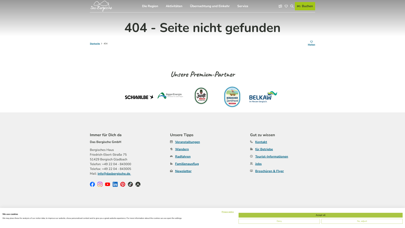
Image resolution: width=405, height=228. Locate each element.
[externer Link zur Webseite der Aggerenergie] (170, 96)
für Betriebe (264, 149)
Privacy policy (228, 212)
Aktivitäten (174, 6)
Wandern (182, 149)
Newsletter (183, 171)
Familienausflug (187, 164)
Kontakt (261, 142)
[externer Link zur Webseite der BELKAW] (263, 96)
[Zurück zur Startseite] (101, 6)
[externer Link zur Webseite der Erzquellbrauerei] (232, 96)
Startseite (95, 43)
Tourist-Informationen (271, 156)
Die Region (150, 6)
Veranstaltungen (187, 142)
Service (242, 6)
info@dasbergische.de (114, 173)
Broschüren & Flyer (269, 171)
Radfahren (183, 156)
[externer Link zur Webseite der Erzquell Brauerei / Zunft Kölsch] (201, 96)
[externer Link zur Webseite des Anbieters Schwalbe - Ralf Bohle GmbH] (139, 96)
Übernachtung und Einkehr (210, 6)
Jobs (258, 164)
